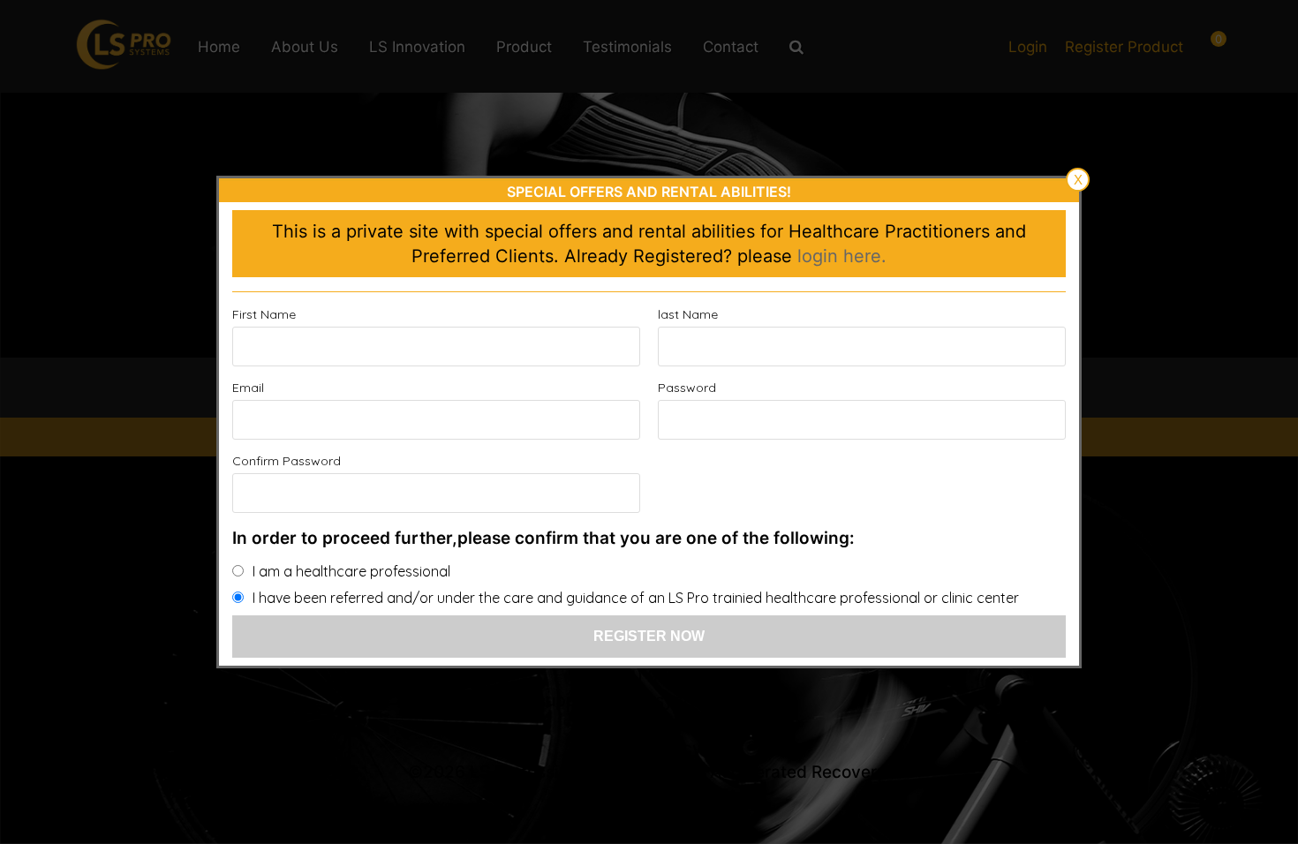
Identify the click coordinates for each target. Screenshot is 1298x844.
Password (687, 388)
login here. (842, 256)
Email (248, 388)
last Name (688, 314)
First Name (264, 314)
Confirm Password (286, 461)
